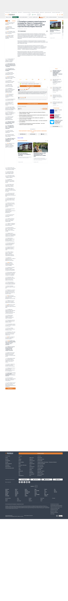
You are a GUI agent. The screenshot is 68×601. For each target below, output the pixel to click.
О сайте (6, 457)
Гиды (19, 468)
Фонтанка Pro (40, 457)
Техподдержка (7, 460)
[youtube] (27, 482)
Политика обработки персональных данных (56, 505)
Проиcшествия (31, 463)
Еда (19, 472)
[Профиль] (62, 14)
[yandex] (29, 482)
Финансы (31, 471)
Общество (31, 459)
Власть (20, 466)
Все (6, 20)
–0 (46, 95)
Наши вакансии (8, 466)
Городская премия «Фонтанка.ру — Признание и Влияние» (47, 462)
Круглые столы (40, 472)
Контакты (7, 459)
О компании (7, 465)
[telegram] (22, 482)
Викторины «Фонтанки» (22, 465)
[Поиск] (58, 14)
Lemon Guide (42, 12)
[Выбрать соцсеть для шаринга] (47, 31)
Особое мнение (32, 460)
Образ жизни (31, 457)
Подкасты (31, 462)
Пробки (34, 14)
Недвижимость (21, 475)
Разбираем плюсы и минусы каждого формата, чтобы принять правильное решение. (25, 157)
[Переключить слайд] (62, 25)
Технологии (31, 468)
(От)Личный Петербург (41, 463)
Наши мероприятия (8, 463)
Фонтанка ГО (20, 12)
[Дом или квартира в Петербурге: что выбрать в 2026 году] (25, 147)
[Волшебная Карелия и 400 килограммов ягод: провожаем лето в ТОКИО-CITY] (40, 147)
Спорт (30, 465)
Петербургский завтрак (56, 12)
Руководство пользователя (54, 512)
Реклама (6, 462)
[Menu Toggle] (6, 14)
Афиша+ (20, 459)
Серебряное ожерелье (27, 12)
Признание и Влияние (35, 12)
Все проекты (40, 475)
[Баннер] (15, 17)
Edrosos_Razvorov (22, 97)
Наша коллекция (40, 465)
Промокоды (56, 108)
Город (20, 469)
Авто (19, 457)
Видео (20, 463)
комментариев (23, 31)
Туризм (30, 469)
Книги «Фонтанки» (41, 466)
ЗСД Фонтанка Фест (48, 12)
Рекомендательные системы (54, 509)
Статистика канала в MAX (9, 468)
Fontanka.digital (40, 468)
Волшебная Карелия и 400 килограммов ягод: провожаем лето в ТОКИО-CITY (40, 155)
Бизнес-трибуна (21, 462)
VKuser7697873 (22, 89)
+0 (44, 95)
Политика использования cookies (54, 508)
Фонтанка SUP (7, 12)
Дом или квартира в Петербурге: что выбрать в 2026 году (24, 154)
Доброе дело (21, 471)
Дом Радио (39, 469)
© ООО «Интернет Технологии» (28, 515)
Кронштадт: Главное (41, 471)
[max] (19, 482)
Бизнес (20, 460)
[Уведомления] (60, 14)
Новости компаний (22, 140)
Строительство (31, 466)
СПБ (9, 20)
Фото (30, 475)
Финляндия (31, 472)
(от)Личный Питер (14, 12)
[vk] (24, 482)
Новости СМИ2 (20, 137)
